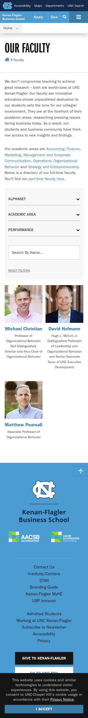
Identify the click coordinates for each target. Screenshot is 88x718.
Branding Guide (44, 587)
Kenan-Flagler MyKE (44, 594)
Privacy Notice (62, 699)
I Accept (44, 709)
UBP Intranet (44, 600)
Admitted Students (44, 613)
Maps (38, 6)
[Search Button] (64, 17)
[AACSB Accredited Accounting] (65, 537)
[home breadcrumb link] (7, 61)
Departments (55, 6)
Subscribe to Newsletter (44, 627)
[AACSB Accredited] (24, 537)
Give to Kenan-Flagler (44, 658)
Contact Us (44, 567)
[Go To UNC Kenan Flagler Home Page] (44, 501)
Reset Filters (19, 271)
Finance (73, 149)
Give (54, 17)
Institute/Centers (44, 573)
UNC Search (76, 6)
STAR (44, 580)
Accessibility (22, 6)
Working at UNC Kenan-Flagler (44, 620)
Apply (38, 17)
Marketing (13, 155)
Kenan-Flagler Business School (13, 17)
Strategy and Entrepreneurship (53, 167)
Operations (42, 160)
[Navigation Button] (78, 17)
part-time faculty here (46, 179)
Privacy (44, 640)
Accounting (55, 149)
